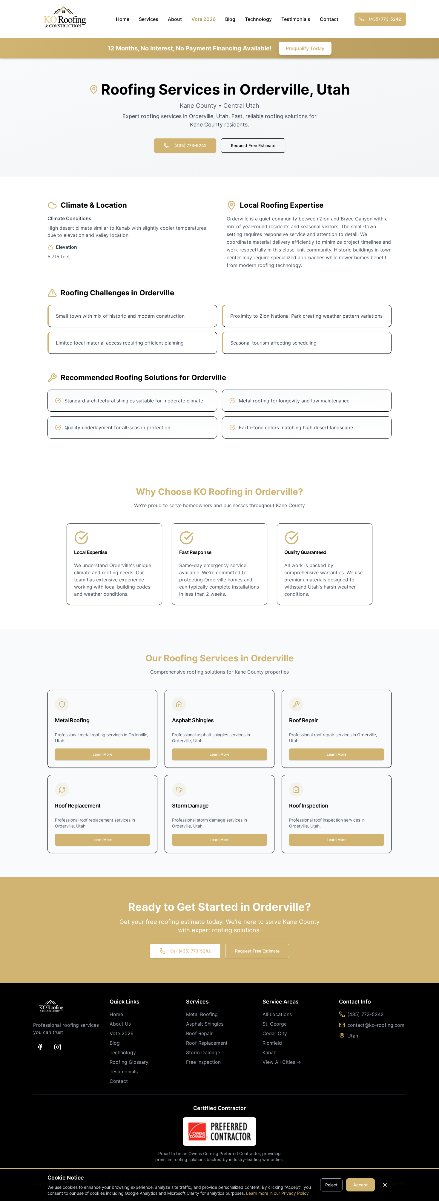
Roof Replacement (207, 1043)
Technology (258, 19)
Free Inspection (203, 1062)
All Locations (277, 1014)
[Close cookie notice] (385, 1184)
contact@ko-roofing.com (375, 1025)
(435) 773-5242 (385, 18)
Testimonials (295, 19)
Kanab (270, 1052)
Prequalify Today (305, 48)
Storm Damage (203, 1052)
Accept (360, 1184)
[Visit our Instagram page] (57, 1047)
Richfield (272, 1043)
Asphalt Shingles (204, 1024)
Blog (230, 19)
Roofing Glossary (129, 1062)
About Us (120, 1024)
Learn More (102, 754)
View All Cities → (282, 1062)
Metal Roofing (202, 1014)
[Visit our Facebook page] (39, 1047)
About (175, 19)
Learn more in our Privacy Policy (277, 1193)
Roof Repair (199, 1033)
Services (148, 19)
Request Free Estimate (253, 145)
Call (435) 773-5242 (190, 950)
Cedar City (275, 1033)
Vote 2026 (203, 19)
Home (122, 19)
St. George (275, 1024)
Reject (331, 1184)
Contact (329, 19)
